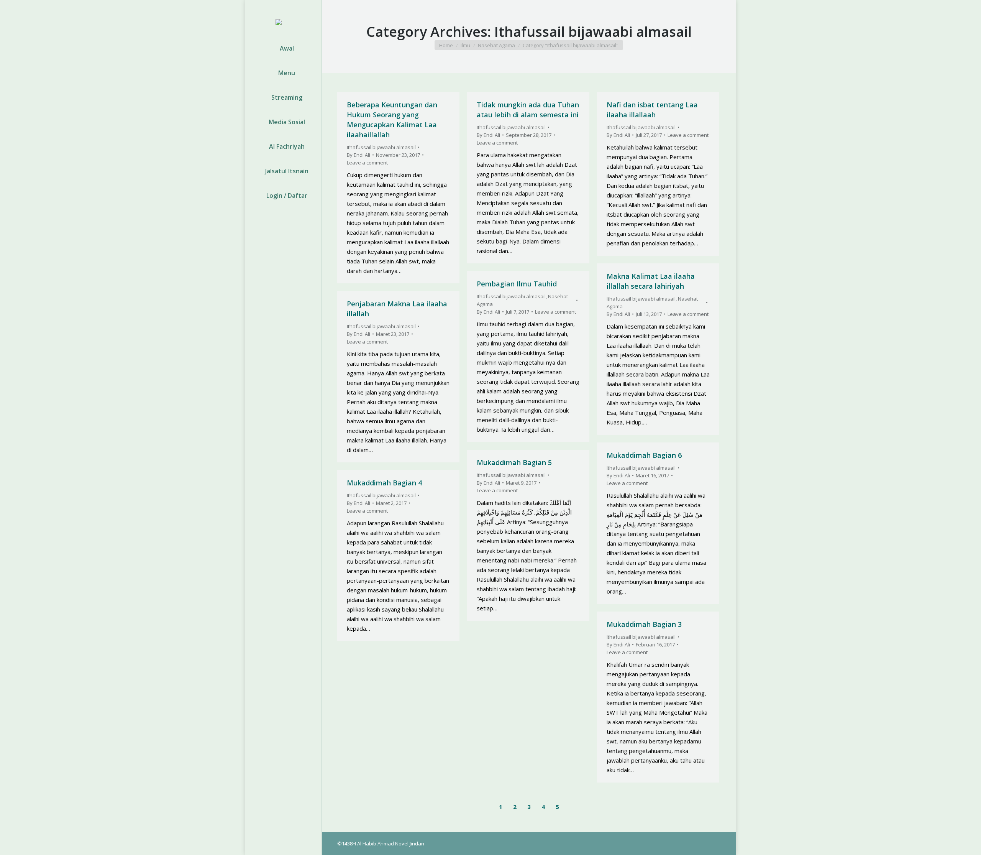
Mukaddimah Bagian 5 (514, 462)
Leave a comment (367, 162)
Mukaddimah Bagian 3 (644, 624)
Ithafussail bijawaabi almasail (381, 147)
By (358, 154)
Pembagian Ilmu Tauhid (517, 283)
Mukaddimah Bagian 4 (384, 482)
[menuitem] (283, 48)
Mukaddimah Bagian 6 (644, 455)
